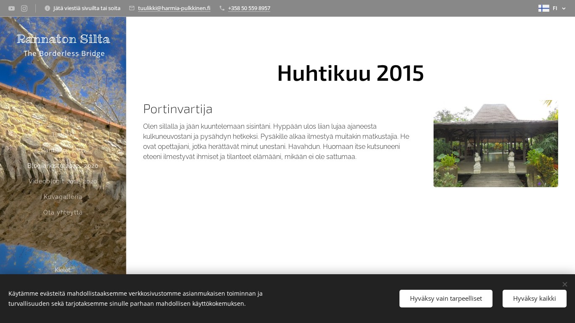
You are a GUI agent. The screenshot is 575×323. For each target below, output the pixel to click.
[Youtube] (11, 8)
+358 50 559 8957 (249, 8)
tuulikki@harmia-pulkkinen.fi (174, 8)
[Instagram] (24, 8)
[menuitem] (63, 119)
